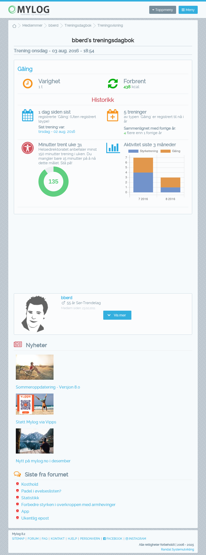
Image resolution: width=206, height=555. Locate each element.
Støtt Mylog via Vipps (36, 422)
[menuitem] (14, 26)
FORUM (33, 538)
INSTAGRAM (137, 538)
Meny (190, 10)
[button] (117, 315)
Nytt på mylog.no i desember (43, 461)
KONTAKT (58, 538)
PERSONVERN (90, 538)
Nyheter (36, 345)
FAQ (44, 538)
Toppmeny (163, 10)
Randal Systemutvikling (177, 549)
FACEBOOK (114, 538)
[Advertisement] (103, 254)
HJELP (72, 538)
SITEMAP (18, 538)
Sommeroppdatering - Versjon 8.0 (48, 387)
